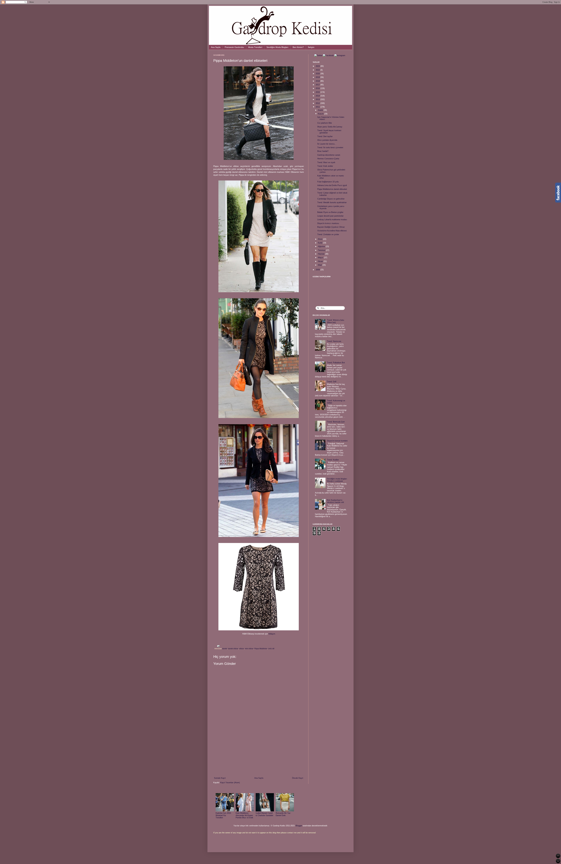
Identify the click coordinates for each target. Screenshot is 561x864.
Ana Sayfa (215, 47)
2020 (318, 73)
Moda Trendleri (255, 47)
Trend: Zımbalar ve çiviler (328, 234)
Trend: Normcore (334, 341)
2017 (318, 85)
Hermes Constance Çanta (328, 159)
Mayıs (321, 257)
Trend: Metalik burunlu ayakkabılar (332, 202)
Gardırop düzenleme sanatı (328, 155)
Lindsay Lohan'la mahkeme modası (332, 219)
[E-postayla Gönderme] (218, 646)
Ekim (320, 239)
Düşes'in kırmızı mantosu (328, 223)
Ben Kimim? (298, 47)
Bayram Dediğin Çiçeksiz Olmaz (331, 227)
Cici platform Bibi (324, 123)
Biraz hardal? (322, 151)
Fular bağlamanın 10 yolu (328, 182)
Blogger (299, 826)
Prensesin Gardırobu (234, 47)
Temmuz (322, 250)
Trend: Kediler (333, 460)
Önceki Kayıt (297, 778)
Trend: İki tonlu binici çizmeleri (330, 147)
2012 (318, 103)
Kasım (321, 114)
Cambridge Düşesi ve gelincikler (330, 199)
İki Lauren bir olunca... (326, 144)
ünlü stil (271, 648)
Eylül (320, 243)
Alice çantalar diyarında (327, 140)
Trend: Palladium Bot (336, 362)
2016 (318, 88)
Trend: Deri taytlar (325, 136)
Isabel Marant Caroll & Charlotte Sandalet (264, 814)
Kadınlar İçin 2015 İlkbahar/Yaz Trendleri (223, 815)
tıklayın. (272, 634)
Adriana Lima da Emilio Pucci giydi (332, 185)
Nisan (320, 261)
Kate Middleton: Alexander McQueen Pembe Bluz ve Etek (244, 815)
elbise (241, 648)
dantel (224, 648)
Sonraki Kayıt (220, 778)
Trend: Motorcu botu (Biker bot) (335, 321)
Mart (320, 265)
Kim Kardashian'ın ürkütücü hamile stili (335, 501)
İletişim (311, 47)
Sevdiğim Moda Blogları (277, 47)
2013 (318, 99)
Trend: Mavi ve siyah (326, 162)
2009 (318, 270)
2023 (318, 66)
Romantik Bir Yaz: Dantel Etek (283, 814)
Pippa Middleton (260, 648)
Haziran (321, 254)
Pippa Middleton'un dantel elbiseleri (332, 189)
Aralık (321, 110)
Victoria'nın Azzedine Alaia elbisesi (332, 231)
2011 (318, 107)
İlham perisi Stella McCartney (329, 127)
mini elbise (249, 648)
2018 (318, 81)
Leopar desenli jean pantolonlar (330, 216)
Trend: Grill (331, 381)
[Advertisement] (258, 752)
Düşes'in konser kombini (337, 441)
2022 (318, 70)
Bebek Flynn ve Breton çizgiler (330, 212)
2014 (318, 96)
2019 (318, 77)
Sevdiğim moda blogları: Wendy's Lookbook (337, 480)
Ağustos (322, 246)
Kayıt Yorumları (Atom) (230, 782)
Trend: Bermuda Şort (336, 422)
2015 (318, 92)
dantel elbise (233, 648)
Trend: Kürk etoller (325, 166)
